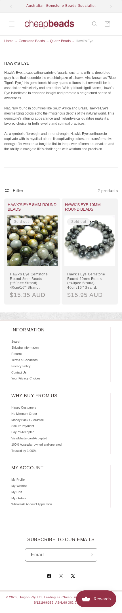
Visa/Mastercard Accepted (29, 438)
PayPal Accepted (22, 432)
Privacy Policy (21, 366)
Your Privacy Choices (26, 378)
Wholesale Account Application (31, 504)
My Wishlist (19, 485)
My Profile (18, 479)
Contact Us (19, 372)
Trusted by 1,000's (24, 450)
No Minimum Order (24, 413)
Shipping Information (25, 347)
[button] (12, 24)
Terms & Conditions (24, 360)
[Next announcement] (111, 6)
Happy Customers (23, 407)
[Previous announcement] (11, 6)
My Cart (16, 492)
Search (16, 341)
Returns (16, 353)
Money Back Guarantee (27, 420)
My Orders (18, 498)
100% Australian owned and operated (36, 444)
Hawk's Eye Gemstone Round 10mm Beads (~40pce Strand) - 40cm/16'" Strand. (86, 281)
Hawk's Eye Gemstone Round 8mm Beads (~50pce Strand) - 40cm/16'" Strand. (29, 281)
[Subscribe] (91, 555)
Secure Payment (22, 426)
